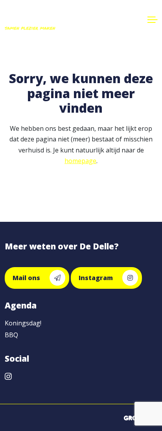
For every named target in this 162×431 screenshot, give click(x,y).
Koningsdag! (23, 323)
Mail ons (27, 277)
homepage (80, 160)
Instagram (96, 277)
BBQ (11, 335)
